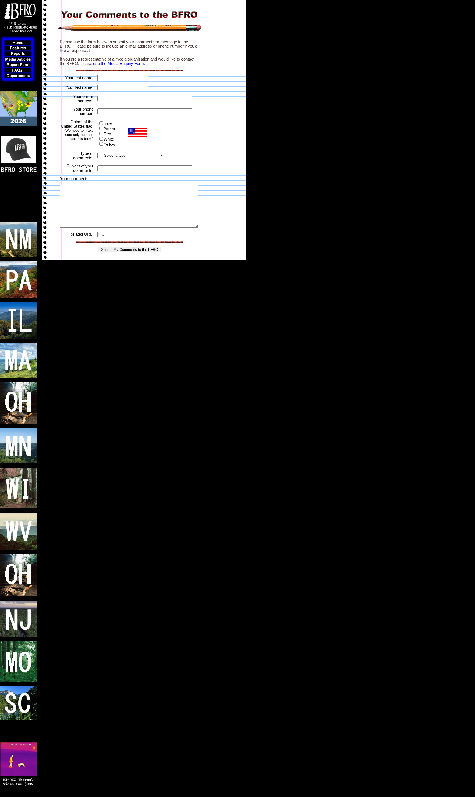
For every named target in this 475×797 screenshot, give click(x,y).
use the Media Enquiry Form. (119, 63)
